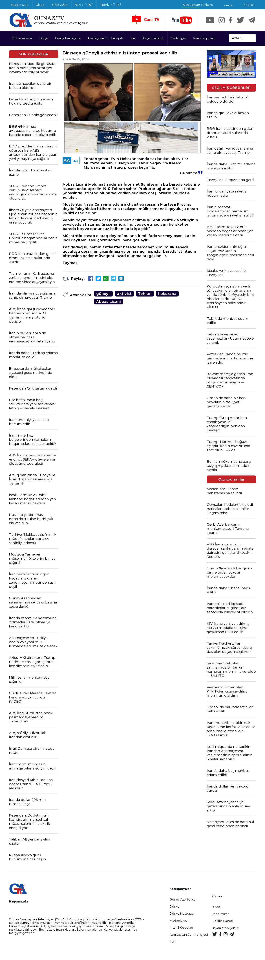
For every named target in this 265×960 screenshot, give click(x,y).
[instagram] (222, 20)
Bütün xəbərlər (22, 38)
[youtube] (181, 20)
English (249, 4)
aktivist (124, 293)
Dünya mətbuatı (153, 38)
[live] (145, 20)
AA (66, 160)
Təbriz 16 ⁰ (110, 5)
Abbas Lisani (108, 301)
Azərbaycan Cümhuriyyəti (105, 38)
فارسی (228, 4)
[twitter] (240, 20)
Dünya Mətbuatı (182, 913)
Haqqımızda (19, 4)
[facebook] (230, 20)
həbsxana (167, 293)
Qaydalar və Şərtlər (225, 928)
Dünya (43, 38)
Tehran (145, 293)
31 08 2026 (59, 4)
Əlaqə (40, 4)
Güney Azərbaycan (68, 38)
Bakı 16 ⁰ (84, 5)
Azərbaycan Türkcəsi (198, 4)
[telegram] (252, 20)
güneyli (103, 293)
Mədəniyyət (179, 38)
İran (132, 38)
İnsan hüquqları (204, 38)
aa (75, 160)
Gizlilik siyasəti (222, 921)
